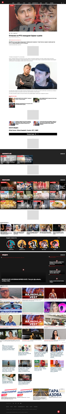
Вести (7, 406)
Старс (11, 406)
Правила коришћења (33, 409)
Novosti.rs (6, 154)
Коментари (31, 134)
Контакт (10, 409)
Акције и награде (25, 409)
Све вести (62, 153)
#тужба (29, 130)
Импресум (15, 409)
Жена (27, 406)
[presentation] (58, 238)
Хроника (35, 406)
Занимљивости (21, 406)
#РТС (33, 130)
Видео (5, 255)
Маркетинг (19, 409)
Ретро (15, 406)
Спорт (31, 406)
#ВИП (36, 130)
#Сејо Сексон (12, 130)
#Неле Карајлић (21, 130)
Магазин (6, 180)
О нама (7, 409)
